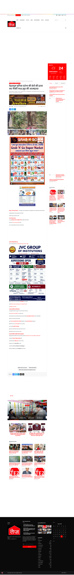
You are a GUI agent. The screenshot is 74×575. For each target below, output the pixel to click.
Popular (50, 83)
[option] (27, 410)
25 (55, 536)
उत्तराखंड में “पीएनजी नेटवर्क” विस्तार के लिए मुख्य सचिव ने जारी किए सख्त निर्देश (27, 410)
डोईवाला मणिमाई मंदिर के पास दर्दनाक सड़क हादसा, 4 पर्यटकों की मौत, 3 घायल (39, 477)
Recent (56, 83)
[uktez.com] (12, 24)
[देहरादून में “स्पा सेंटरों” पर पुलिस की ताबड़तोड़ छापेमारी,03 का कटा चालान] (53, 205)
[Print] (23, 374)
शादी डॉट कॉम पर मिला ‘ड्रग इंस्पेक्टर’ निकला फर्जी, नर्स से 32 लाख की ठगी (14, 477)
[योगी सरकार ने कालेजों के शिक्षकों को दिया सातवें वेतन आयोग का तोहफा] (52, 175)
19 (57, 534)
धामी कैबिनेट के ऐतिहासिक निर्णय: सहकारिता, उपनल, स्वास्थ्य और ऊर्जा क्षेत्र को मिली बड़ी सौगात (52, 198)
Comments (63, 83)
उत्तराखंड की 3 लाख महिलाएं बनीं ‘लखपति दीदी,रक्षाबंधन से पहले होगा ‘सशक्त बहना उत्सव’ (32, 15)
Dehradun (13, 81)
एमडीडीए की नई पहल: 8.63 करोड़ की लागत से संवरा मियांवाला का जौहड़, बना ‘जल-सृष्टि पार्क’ (14, 464)
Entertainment (40, 545)
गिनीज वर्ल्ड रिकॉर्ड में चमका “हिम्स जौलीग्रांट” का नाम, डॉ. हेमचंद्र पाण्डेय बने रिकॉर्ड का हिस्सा (27, 476)
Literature (40, 554)
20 (59, 534)
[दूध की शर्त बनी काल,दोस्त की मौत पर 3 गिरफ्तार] (61, 217)
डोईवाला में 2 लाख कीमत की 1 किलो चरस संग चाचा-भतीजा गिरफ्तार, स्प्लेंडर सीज (14, 452)
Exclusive (39, 548)
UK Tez (11, 106)
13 (59, 532)
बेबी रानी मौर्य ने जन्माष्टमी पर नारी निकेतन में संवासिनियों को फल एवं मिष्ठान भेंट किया (57, 91)
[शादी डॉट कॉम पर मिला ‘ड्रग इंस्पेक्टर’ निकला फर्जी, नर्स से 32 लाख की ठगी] (14, 472)
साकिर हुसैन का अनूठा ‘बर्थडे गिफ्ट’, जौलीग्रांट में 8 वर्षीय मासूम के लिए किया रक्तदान (38, 452)
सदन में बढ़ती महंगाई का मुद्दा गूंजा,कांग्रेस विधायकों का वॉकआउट (56, 87)
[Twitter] (13, 109)
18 (55, 534)
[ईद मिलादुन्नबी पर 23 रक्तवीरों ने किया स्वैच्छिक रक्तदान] (40, 526)
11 (55, 532)
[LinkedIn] (15, 109)
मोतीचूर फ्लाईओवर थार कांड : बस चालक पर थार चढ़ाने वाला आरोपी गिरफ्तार (39, 464)
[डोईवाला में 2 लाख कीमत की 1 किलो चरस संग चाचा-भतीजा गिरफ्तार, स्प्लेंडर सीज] (14, 447)
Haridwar (39, 551)
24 (53, 536)
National (39, 556)
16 (65, 532)
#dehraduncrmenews (22, 367)
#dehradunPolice (33, 367)
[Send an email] (12, 106)
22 (63, 534)
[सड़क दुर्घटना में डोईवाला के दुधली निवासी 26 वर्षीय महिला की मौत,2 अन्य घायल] (44, 532)
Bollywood (40, 540)
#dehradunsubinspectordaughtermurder (27, 369)
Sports (39, 559)
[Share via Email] (21, 374)
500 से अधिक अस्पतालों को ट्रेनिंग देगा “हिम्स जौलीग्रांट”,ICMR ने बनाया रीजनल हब (27, 452)
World (39, 567)
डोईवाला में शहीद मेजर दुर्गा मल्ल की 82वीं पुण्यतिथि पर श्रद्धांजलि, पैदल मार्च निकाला (61, 197)
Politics (39, 557)
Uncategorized (27, 405)
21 (61, 534)
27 (59, 536)
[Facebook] (10, 109)
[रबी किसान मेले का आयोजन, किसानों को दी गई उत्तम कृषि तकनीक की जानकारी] (52, 136)
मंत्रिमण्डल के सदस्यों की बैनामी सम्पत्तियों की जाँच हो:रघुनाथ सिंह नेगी (56, 180)
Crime (10, 83)
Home (11, 81)
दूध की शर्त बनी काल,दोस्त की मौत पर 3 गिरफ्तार (61, 221)
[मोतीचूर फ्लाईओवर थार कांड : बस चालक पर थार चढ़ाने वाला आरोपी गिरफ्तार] (39, 459)
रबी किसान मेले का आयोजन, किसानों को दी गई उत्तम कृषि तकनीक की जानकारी (60, 100)
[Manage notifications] (2, 573)
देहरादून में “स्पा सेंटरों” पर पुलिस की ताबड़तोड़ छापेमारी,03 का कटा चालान (53, 210)
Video (39, 565)
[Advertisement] (37, 7)
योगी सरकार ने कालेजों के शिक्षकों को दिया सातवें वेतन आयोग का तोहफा (60, 175)
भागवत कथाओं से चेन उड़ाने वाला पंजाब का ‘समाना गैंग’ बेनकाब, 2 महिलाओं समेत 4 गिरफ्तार (27, 464)
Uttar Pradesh (40, 562)
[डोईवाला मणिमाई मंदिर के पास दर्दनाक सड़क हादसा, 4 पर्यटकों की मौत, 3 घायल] (39, 472)
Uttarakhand (18, 83)
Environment (40, 546)
